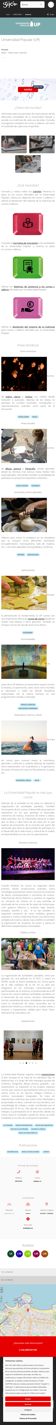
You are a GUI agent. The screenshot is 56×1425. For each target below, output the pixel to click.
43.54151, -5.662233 (46, 1213)
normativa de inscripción (25, 243)
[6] (35, 1063)
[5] (32, 1063)
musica (34, 416)
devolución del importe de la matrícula (34, 326)
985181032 (18, 1181)
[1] (20, 1063)
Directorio (17, 14)
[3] (26, 1063)
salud (37, 780)
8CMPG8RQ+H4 (28, 1228)
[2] (23, 1063)
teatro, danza (13, 396)
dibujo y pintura (22, 485)
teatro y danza (23, 416)
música (28, 396)
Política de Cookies (28, 1414)
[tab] (28, 1272)
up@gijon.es (37, 1181)
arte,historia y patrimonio (28, 708)
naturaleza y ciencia (23, 780)
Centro (28, 1213)
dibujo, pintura (13, 468)
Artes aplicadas (33, 554)
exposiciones (48, 1074)
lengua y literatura (28, 704)
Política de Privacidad (28, 1418)
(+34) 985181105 (28, 1349)
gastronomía (28, 632)
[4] (29, 1063)
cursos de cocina (36, 618)
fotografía (30, 468)
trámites (37, 191)
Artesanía (20, 554)
